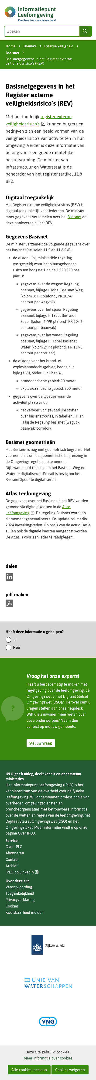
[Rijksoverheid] (48, 944)
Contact (12, 859)
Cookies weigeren (70, 1070)
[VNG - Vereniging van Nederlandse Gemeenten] (48, 1021)
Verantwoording (19, 887)
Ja (15, 640)
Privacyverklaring (20, 899)
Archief (11, 866)
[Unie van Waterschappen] (48, 983)
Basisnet (74, 217)
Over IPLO (26, 833)
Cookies (12, 906)
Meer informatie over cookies (48, 1058)
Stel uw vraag (40, 743)
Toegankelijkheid (20, 893)
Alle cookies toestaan (29, 1070)
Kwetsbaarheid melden (25, 912)
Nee (16, 647)
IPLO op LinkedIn (22, 872)
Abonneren (15, 853)
